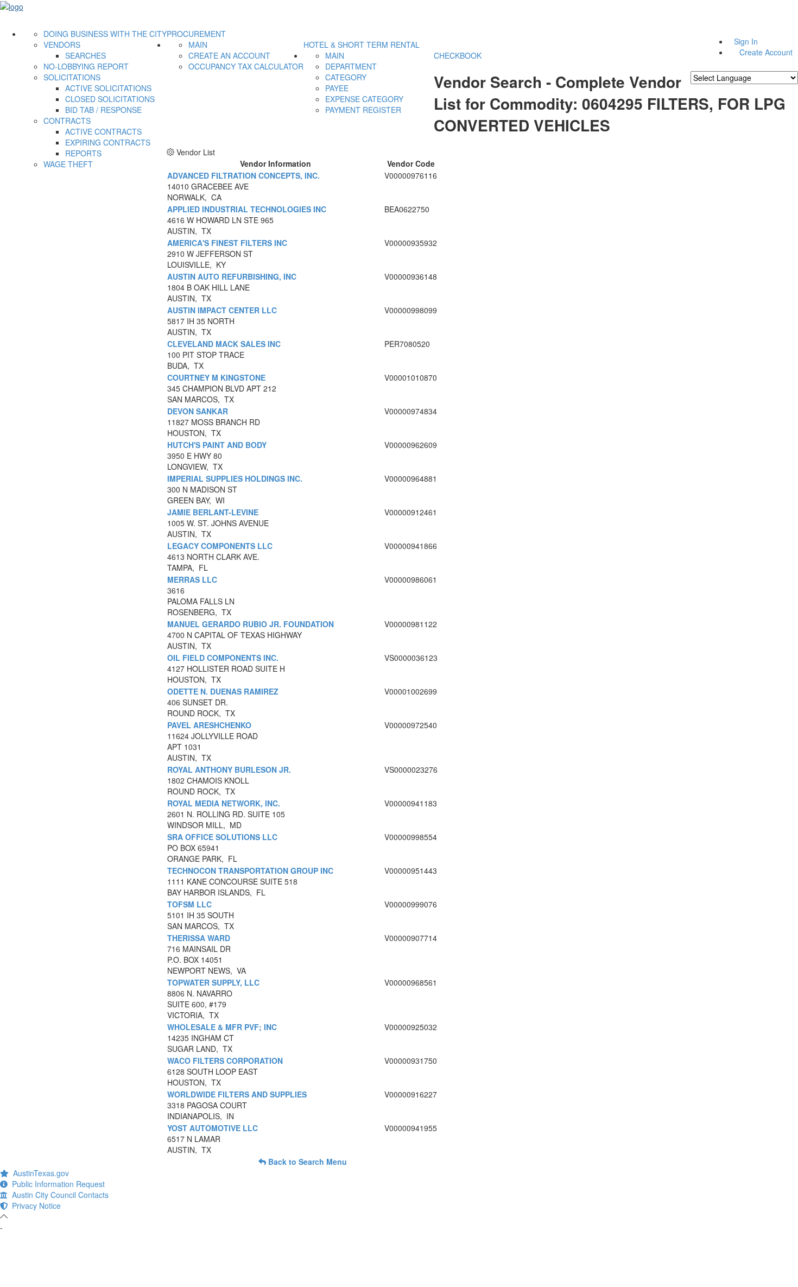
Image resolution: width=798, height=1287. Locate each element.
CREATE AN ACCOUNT (229, 55)
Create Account (766, 52)
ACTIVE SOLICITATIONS (108, 88)
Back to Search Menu (306, 1161)
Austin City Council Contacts (58, 1194)
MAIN (197, 44)
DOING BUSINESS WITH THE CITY (105, 33)
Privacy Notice (34, 1205)
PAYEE (337, 88)
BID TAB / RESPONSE (103, 109)
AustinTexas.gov (39, 1173)
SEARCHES (85, 55)
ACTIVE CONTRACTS (103, 131)
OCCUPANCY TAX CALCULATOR (245, 66)
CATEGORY (345, 77)
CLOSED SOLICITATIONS (110, 98)
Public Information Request (56, 1183)
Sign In (746, 41)
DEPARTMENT (351, 66)
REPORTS (83, 153)
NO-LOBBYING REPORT (86, 66)
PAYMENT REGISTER (363, 109)
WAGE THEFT (68, 164)
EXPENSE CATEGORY (364, 98)
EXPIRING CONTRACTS (107, 142)
